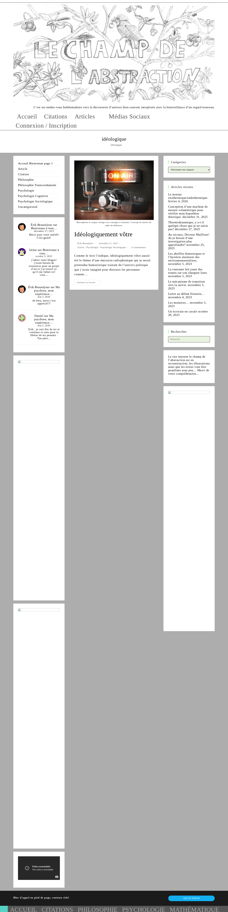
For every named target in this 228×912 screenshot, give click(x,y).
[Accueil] (107, 145)
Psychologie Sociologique (113, 247)
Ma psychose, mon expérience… (47, 290)
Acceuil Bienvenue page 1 (35, 163)
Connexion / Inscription (46, 125)
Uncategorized (27, 206)
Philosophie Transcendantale (37, 185)
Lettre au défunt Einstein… (186, 293)
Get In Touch (191, 898)
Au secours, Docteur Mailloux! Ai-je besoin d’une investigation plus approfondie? (189, 239)
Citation (23, 174)
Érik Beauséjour (85, 243)
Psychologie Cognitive (33, 196)
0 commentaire (139, 247)
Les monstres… (178, 302)
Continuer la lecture (89, 283)
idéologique (116, 145)
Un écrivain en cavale (182, 311)
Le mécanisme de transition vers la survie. (186, 283)
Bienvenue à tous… (44, 228)
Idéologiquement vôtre (103, 234)
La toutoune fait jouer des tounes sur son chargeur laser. (188, 271)
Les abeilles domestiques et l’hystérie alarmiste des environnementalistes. (186, 257)
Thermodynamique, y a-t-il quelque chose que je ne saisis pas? (188, 226)
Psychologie (92, 247)
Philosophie (26, 179)
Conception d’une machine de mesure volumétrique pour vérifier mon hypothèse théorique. (188, 212)
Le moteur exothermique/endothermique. (188, 196)
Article (80, 247)
